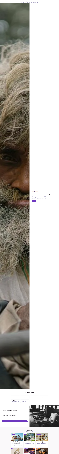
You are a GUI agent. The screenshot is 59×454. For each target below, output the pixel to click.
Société (37, 2)
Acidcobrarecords (29, 1)
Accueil (21, 2)
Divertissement (28, 2)
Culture (25, 2)
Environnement (34, 2)
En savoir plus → (5, 421)
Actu (23, 2)
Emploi (31, 2)
